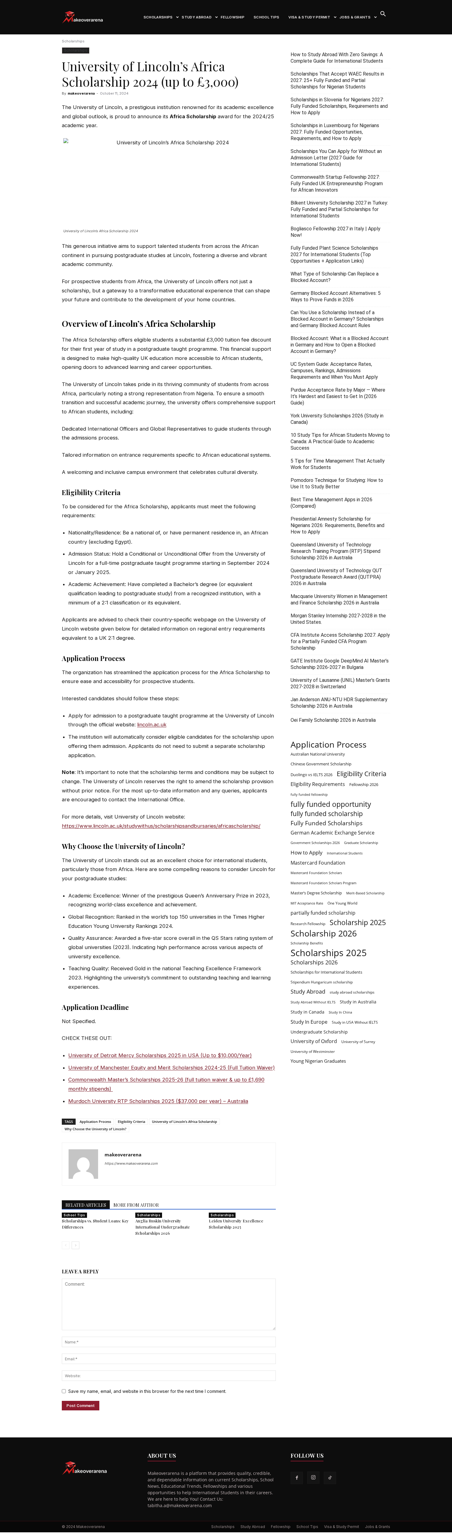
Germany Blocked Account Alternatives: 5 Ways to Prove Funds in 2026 (336, 296)
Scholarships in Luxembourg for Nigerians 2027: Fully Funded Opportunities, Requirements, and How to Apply (335, 132)
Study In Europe (309, 1022)
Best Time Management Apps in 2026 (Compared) (331, 503)
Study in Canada (307, 1012)
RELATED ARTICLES (85, 1205)
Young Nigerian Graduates (318, 1061)
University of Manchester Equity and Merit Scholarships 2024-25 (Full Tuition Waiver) (171, 1068)
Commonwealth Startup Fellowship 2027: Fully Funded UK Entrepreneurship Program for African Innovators (337, 183)
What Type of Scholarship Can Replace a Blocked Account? (335, 277)
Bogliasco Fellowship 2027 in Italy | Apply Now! (335, 232)
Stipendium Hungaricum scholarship (322, 981)
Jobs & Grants (355, 17)
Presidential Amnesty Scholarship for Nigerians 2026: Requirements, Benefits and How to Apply (337, 525)
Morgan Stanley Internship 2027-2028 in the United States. (338, 619)
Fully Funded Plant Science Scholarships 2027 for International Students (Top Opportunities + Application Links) (334, 254)
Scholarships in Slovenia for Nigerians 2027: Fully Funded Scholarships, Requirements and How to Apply (339, 106)
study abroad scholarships (352, 992)
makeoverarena (81, 93)
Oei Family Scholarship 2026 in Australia (333, 720)
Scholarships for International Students (326, 972)
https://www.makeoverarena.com (131, 1163)
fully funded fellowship (309, 794)
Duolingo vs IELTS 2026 (311, 774)
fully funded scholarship (327, 814)
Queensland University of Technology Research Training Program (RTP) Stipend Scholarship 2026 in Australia (335, 551)
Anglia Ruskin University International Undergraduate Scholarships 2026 (162, 1227)
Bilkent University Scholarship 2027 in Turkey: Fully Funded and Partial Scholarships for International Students (339, 209)
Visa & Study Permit (309, 17)
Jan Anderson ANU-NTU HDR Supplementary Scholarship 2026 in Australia (339, 703)
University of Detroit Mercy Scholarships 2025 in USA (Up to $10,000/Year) (160, 1055)
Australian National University (318, 754)
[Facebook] (297, 1478)
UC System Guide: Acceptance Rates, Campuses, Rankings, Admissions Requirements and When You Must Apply (334, 370)
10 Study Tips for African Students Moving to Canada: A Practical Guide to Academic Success (340, 441)
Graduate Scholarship (361, 843)
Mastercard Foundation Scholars (316, 873)
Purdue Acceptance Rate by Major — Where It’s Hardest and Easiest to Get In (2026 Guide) (338, 396)
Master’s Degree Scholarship (316, 893)
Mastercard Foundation (318, 863)
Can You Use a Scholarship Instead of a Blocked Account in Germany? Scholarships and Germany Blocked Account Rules (337, 319)
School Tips (266, 17)
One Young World (342, 903)
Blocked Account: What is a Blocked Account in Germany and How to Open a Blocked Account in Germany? (340, 344)
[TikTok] (330, 1478)
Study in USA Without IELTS (355, 1022)
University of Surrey (358, 1041)
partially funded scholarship (323, 913)
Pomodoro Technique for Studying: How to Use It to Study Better (337, 483)
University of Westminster (313, 1051)
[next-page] (75, 1245)
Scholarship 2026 (324, 933)
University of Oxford (314, 1041)
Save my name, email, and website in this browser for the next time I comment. (147, 1391)
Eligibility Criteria (131, 1121)
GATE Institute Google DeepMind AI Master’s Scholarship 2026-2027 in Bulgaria (340, 664)
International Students (345, 853)
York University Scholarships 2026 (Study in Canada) (337, 419)
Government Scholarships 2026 (315, 843)
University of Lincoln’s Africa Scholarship (184, 1121)
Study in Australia (358, 1002)
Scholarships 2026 (314, 962)
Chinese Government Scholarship (321, 764)
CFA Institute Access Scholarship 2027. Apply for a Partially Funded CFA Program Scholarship (340, 641)
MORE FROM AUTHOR (136, 1205)
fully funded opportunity (331, 804)
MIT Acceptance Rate (307, 903)
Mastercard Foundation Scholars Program (323, 883)
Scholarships (158, 17)
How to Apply (307, 852)
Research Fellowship (308, 923)
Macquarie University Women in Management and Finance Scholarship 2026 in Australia (339, 599)
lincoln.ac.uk (151, 724)
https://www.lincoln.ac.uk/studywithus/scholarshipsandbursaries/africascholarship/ (161, 826)
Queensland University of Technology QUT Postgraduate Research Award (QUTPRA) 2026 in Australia (336, 577)
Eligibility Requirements (318, 784)
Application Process (95, 1121)
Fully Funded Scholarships (327, 823)
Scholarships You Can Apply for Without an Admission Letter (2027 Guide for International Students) (336, 157)
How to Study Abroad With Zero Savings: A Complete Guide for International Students (337, 58)
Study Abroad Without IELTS (313, 1002)
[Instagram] (313, 1478)
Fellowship (232, 17)
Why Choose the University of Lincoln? (95, 1129)
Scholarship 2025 (358, 922)
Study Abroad (197, 17)
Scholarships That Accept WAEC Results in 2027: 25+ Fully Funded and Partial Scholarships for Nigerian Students (337, 80)
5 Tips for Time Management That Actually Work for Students (338, 464)
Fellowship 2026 (363, 784)
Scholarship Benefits (307, 943)
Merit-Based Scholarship (365, 893)
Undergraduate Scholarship (319, 1032)
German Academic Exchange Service (333, 833)
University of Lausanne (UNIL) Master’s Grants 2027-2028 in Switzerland (340, 683)
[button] (382, 15)
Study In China (340, 1012)
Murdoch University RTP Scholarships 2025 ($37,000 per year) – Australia (158, 1101)
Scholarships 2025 (329, 953)
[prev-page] (65, 1245)
